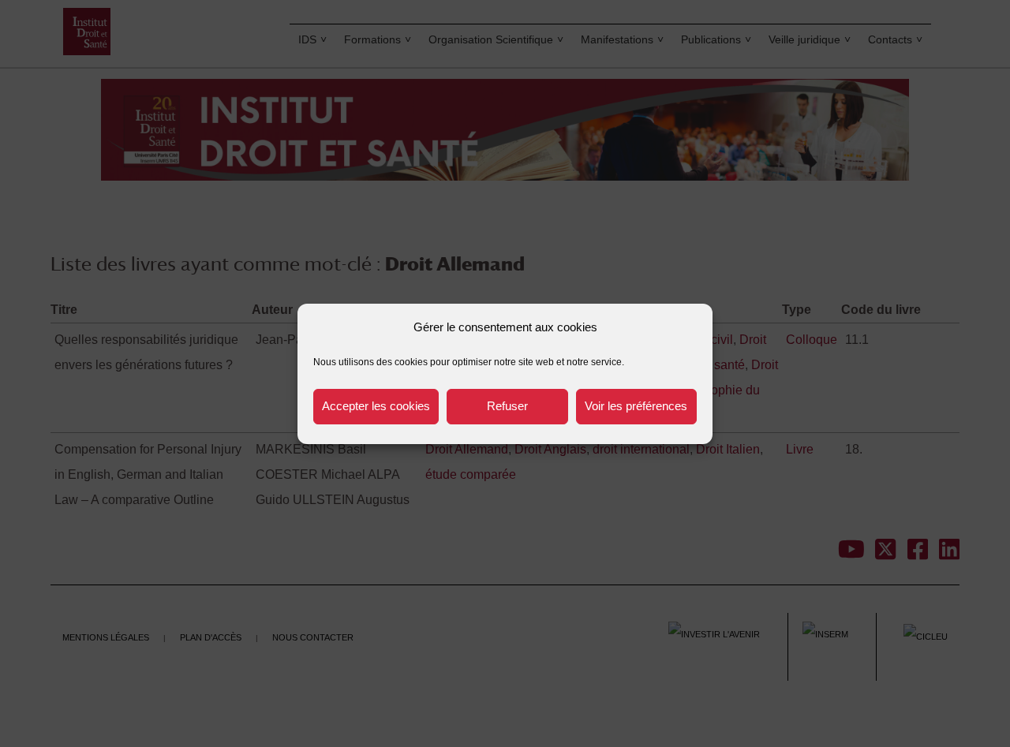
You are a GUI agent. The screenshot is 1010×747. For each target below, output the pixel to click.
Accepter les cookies (376, 406)
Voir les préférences (636, 406)
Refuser (507, 406)
